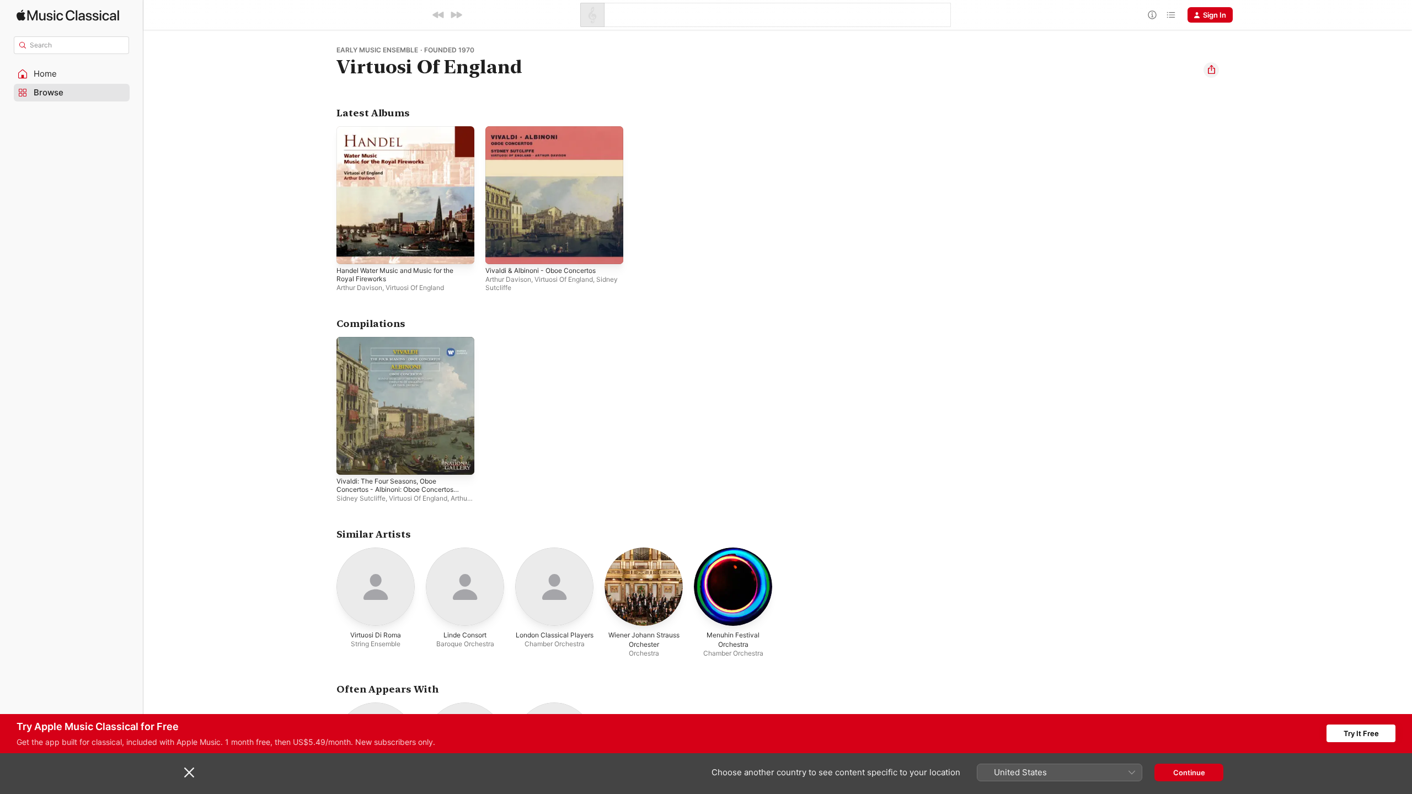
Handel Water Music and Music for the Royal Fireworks (402, 135)
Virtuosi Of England (415, 287)
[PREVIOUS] (438, 15)
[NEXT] (456, 15)
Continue (1189, 772)
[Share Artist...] (1211, 70)
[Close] (189, 772)
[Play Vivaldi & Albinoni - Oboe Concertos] (499, 250)
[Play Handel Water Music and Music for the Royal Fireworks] (350, 250)
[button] (71, 74)
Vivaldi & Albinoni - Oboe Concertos (546, 130)
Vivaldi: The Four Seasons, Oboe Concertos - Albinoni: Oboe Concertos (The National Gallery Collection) (402, 350)
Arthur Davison (359, 287)
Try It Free (1361, 733)
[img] (68, 15)
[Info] (1152, 15)
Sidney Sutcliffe (361, 498)
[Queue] (1171, 15)
